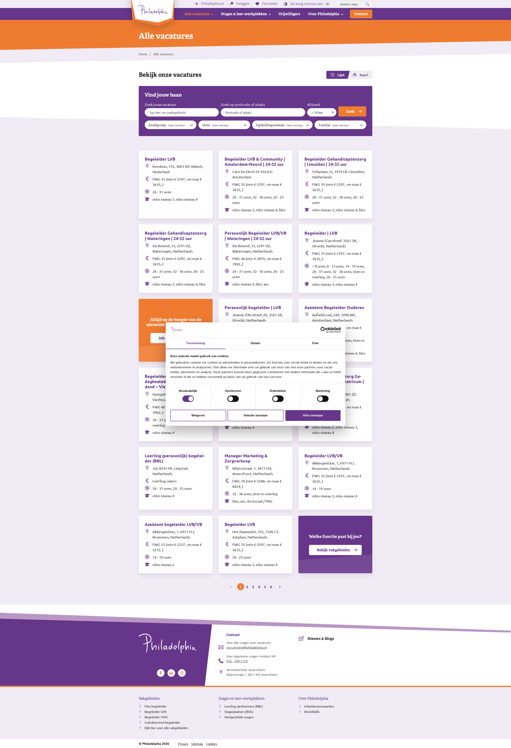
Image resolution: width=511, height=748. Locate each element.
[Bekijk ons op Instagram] (182, 673)
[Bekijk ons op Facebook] (160, 673)
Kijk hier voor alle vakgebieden (166, 728)
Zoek (350, 111)
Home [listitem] (143, 54)
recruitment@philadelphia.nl (246, 647)
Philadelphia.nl (212, 4)
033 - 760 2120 (237, 661)
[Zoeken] (367, 4)
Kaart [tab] (364, 75)
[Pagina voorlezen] (327, 4)
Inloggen (243, 4)
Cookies (211, 744)
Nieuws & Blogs (320, 638)
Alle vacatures (196, 14)
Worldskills (312, 711)
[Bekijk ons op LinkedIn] (171, 673)
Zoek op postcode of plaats (243, 104)
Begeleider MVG (156, 717)
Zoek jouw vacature (160, 104)
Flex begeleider (156, 706)
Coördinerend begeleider (162, 722)
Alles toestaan (313, 415)
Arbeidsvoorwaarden (319, 706)
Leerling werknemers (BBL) (243, 706)
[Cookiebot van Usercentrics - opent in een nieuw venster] (323, 330)
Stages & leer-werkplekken (244, 14)
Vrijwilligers (289, 14)
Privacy (183, 744)
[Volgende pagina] (279, 586)
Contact (361, 14)
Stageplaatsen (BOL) (238, 711)
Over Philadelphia (323, 14)
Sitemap (197, 744)
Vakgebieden (149, 698)
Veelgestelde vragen (239, 717)
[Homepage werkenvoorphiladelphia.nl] (176, 643)
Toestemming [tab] (195, 343)
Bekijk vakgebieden (333, 550)
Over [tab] (315, 343)
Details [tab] (255, 343)
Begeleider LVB (155, 711)
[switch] (233, 398)
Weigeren (198, 415)
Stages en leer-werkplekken (241, 698)
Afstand (313, 104)
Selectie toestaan (256, 415)
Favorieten (270, 4)
